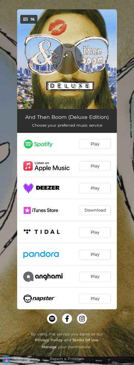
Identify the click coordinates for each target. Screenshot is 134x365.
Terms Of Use (85, 340)
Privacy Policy (49, 340)
